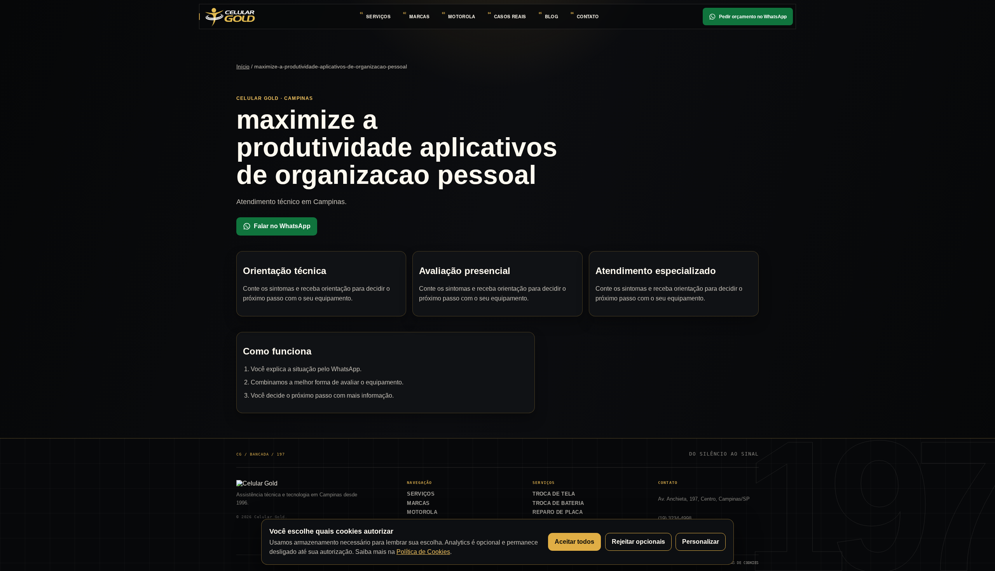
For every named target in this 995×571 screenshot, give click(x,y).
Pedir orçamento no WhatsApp (753, 16)
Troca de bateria (558, 503)
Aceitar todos (574, 541)
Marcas (419, 16)
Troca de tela (553, 494)
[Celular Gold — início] (230, 16)
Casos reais (510, 16)
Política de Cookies (423, 551)
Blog (551, 16)
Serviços (378, 16)
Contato (588, 16)
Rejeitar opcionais (638, 541)
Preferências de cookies (734, 563)
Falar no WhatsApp (282, 226)
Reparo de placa (557, 512)
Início (243, 66)
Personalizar (700, 541)
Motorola (461, 16)
